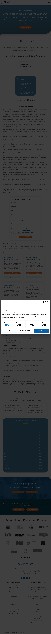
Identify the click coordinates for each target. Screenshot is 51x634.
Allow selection (25, 330)
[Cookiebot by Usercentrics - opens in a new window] (43, 302)
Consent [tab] (9, 306)
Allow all (41, 330)
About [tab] (42, 306)
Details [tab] (25, 306)
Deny (9, 330)
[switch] (19, 325)
